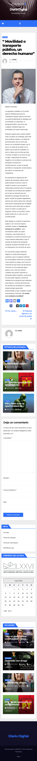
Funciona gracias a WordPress (13, 749)
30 (18, 605)
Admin (14, 59)
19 (31, 597)
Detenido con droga (16, 660)
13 (5, 597)
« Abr (5, 611)
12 (31, 593)
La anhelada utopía (15, 363)
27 (5, 605)
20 (5, 601)
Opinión (5, 37)
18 (27, 597)
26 (31, 601)
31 (23, 605)
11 (27, 593)
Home (18, 756)
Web (4, 502)
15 (14, 597)
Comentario (7, 438)
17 (23, 597)
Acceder (6, 532)
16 (18, 597)
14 (10, 597)
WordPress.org (8, 548)
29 (14, 605)
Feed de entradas (9, 538)
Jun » (10, 611)
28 (10, 605)
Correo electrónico (10, 490)
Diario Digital (18, 9)
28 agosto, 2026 (12, 642)
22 (14, 601)
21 (10, 601)
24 (23, 601)
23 (18, 601)
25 (27, 601)
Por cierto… (12, 311)
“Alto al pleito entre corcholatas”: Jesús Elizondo (15, 639)
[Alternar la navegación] (20, 23)
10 (23, 593)
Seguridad (8, 658)
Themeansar (18, 751)
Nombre (6, 478)
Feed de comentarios (10, 543)
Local (7, 633)
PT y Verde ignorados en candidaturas (18, 383)
